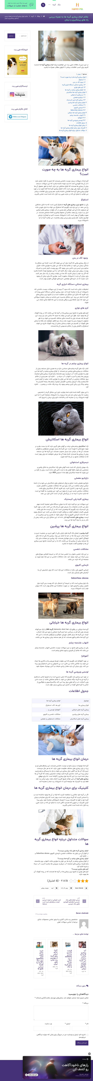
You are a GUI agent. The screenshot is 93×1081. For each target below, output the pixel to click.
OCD (54, 472)
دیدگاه (85, 1003)
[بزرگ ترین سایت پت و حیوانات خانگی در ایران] (77, 6)
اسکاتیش (81, 446)
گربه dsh (50, 629)
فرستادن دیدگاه (82, 1043)
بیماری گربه (45, 65)
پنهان (79, 74)
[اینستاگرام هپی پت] (17, 94)
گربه (52, 888)
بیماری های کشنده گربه (75, 517)
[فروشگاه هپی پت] (17, 65)
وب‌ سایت (48, 1024)
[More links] (49, 5)
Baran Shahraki (79, 888)
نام (86, 1024)
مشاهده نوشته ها (42, 914)
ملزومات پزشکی (45, 888)
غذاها (70, 971)
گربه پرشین (84, 533)
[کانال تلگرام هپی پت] (17, 116)
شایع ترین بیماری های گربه (73, 205)
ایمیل (67, 1024)
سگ (68, 969)
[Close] (89, 1053)
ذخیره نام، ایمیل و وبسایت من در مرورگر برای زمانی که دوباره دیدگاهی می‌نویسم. (61, 1036)
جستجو (11, 36)
